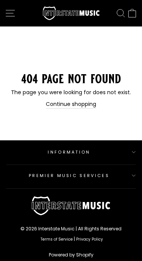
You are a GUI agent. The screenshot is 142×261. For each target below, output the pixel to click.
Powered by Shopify (71, 255)
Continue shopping (71, 104)
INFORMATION (69, 152)
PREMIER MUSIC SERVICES (69, 175)
